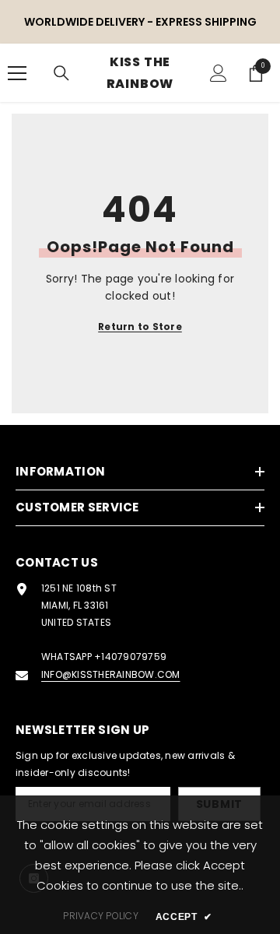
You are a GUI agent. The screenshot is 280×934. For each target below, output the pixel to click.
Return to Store (140, 326)
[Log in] (218, 73)
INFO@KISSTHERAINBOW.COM (110, 674)
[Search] (61, 73)
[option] (140, 22)
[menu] (17, 73)
